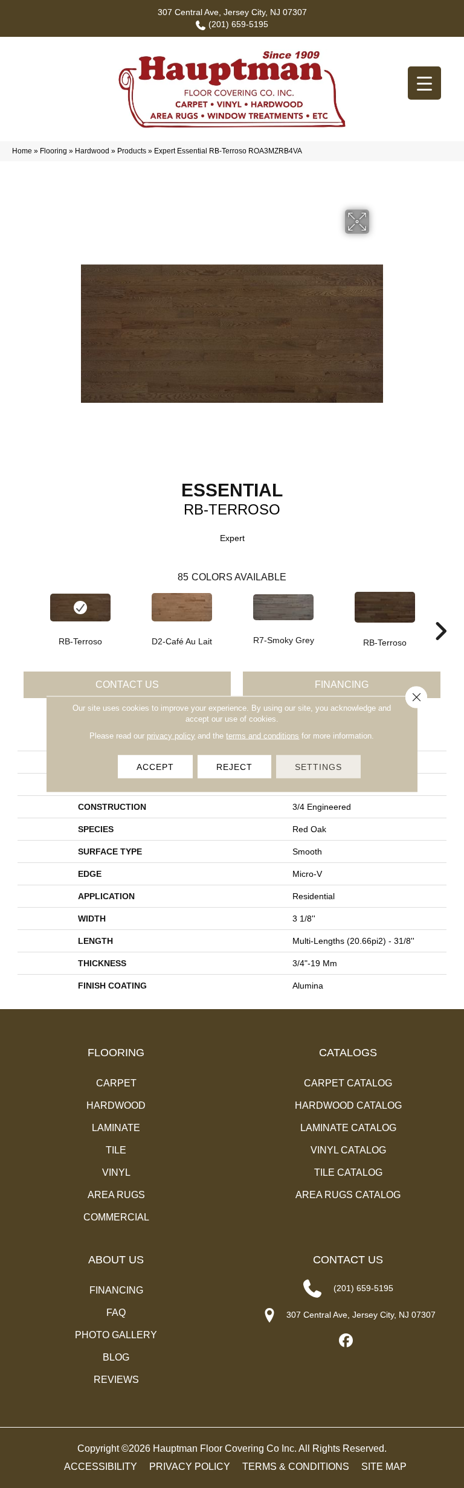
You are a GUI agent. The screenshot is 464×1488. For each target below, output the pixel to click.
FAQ (116, 1312)
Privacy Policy (189, 1466)
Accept (155, 767)
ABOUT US (116, 1260)
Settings (318, 767)
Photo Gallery (116, 1335)
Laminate (116, 1128)
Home (22, 151)
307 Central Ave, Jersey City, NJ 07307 (232, 12)
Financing (342, 684)
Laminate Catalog (348, 1128)
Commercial (116, 1217)
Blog (116, 1357)
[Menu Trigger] (424, 83)
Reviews (116, 1379)
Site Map (384, 1466)
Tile (116, 1150)
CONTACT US (348, 1260)
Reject (234, 767)
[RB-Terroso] (80, 607)
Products (131, 151)
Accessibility (100, 1466)
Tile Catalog (348, 1172)
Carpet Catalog (348, 1083)
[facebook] (346, 1340)
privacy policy (171, 735)
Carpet (116, 1083)
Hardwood (92, 151)
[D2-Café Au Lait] (182, 607)
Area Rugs (116, 1195)
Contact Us (127, 684)
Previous (23, 613)
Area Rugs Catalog (348, 1195)
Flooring (53, 151)
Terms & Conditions (295, 1466)
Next (440, 613)
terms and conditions (262, 735)
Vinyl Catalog (348, 1150)
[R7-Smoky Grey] (283, 607)
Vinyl (116, 1172)
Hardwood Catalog (348, 1105)
